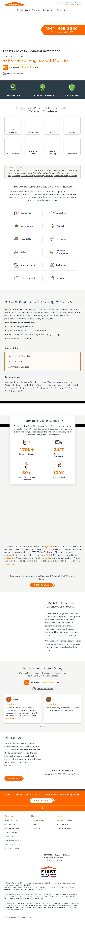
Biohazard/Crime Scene (33, 170)
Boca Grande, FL (64, 382)
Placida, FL (9, 385)
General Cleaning (11, 848)
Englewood (48, 546)
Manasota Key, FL (28, 382)
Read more (10, 718)
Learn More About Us (19, 356)
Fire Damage (9, 824)
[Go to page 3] (44, 726)
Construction (9, 836)
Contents (73, 176)
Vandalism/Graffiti (61, 176)
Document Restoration (58, 173)
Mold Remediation (11, 828)
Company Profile (37, 820)
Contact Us (62, 10)
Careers (34, 824)
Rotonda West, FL (46, 382)
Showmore (9, 564)
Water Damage (10, 820)
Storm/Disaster (10, 832)
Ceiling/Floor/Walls (40, 173)
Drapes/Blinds (14, 176)
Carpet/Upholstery (24, 173)
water (44, 558)
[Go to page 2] (42, 726)
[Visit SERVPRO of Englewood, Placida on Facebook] (42, 808)
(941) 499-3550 (73, 4)
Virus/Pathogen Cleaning (54, 170)
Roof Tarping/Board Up (43, 176)
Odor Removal (27, 176)
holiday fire (9, 558)
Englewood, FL (11, 382)
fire (49, 558)
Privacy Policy (62, 824)
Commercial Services (18, 367)
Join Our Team (15, 361)
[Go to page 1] (40, 726)
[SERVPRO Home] (14, 4)
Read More (13, 778)
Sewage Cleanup (15, 170)
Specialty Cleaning (12, 844)
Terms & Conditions (64, 820)
